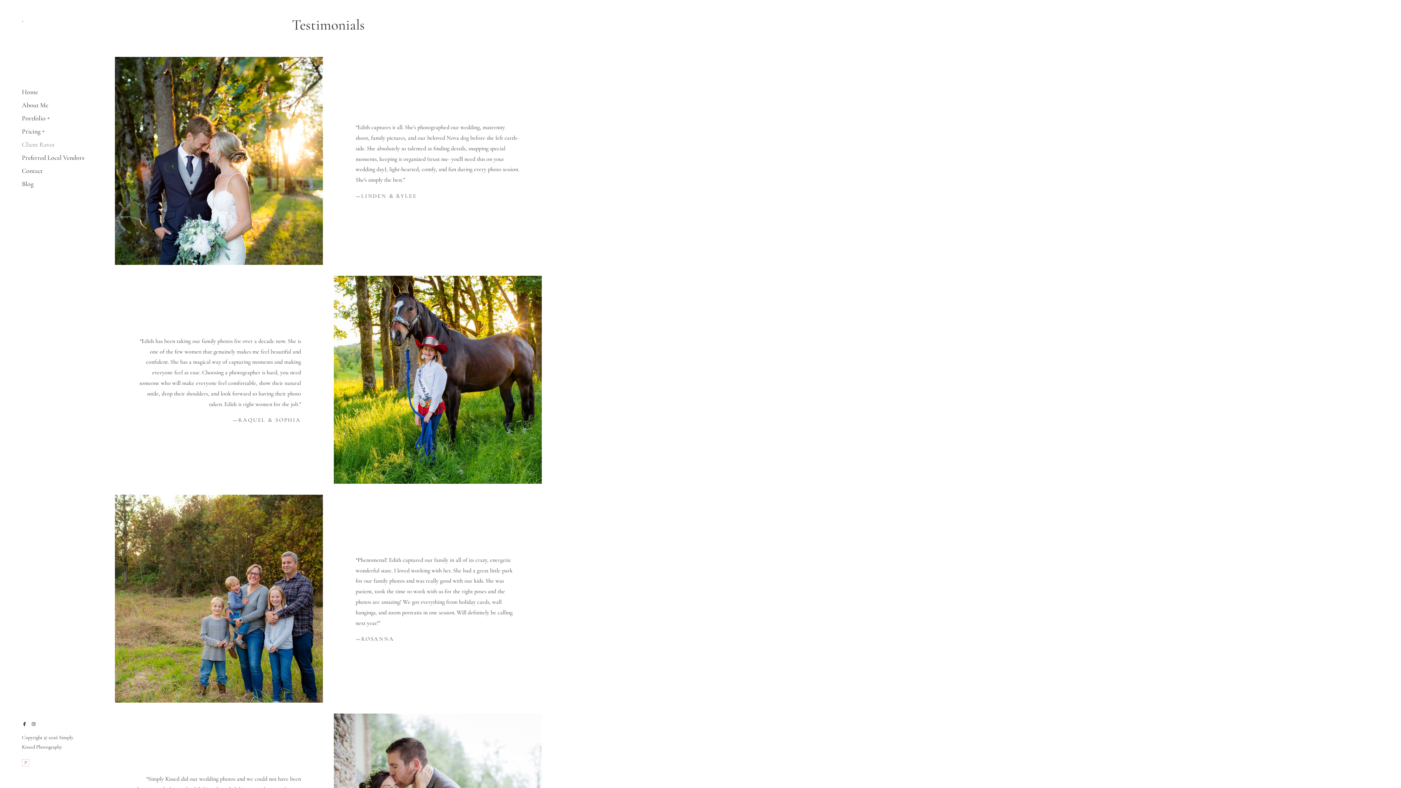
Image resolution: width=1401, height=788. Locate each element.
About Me (35, 105)
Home (30, 92)
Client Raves (38, 144)
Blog (28, 184)
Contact (32, 171)
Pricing (31, 131)
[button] (49, 117)
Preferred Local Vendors (53, 158)
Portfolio (34, 118)
